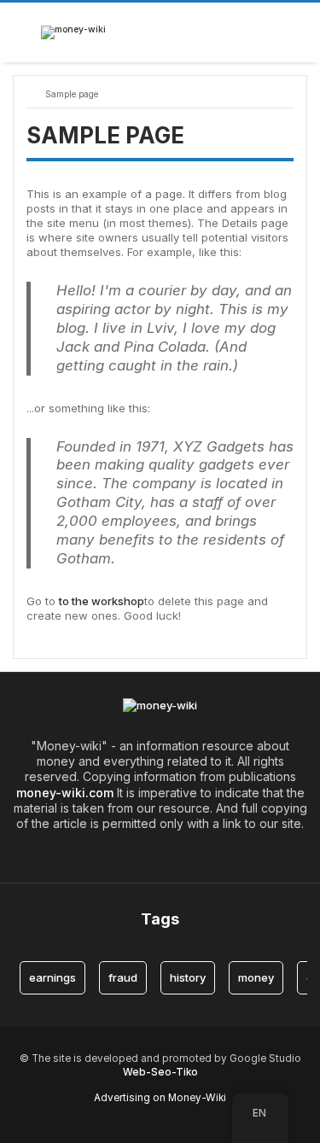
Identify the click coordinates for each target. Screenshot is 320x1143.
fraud (122, 977)
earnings (52, 977)
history (188, 977)
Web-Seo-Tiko (160, 1072)
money (256, 977)
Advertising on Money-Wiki (160, 1098)
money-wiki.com (64, 792)
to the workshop (101, 601)
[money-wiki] (73, 32)
